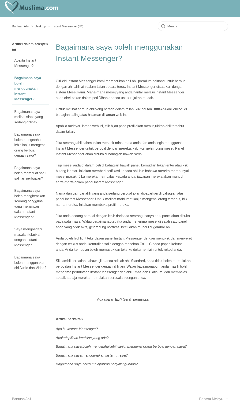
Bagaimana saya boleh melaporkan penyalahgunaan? (97, 364)
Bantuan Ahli (20, 26)
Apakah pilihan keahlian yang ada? (82, 338)
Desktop (40, 26)
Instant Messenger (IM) (67, 26)
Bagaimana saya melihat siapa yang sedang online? (28, 117)
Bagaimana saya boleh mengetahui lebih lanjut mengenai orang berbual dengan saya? (30, 144)
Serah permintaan (136, 299)
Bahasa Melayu (211, 399)
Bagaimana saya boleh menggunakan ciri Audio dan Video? (30, 262)
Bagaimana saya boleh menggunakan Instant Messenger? (27, 88)
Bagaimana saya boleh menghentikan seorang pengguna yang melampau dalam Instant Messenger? (29, 203)
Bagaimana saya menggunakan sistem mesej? (92, 355)
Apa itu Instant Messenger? (25, 63)
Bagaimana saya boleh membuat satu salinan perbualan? (29, 173)
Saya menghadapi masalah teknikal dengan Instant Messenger (28, 237)
